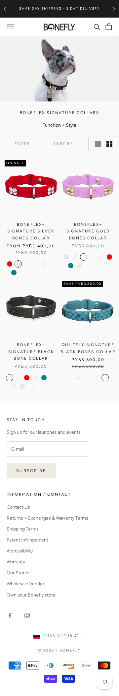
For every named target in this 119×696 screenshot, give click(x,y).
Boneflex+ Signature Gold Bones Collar (88, 231)
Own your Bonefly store (31, 595)
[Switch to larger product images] (98, 144)
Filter (22, 144)
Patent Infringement (27, 540)
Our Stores (18, 573)
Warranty (16, 562)
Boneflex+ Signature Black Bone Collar (31, 352)
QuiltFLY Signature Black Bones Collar (88, 348)
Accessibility (20, 551)
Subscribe (31, 470)
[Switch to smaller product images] (109, 144)
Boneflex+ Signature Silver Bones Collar (31, 231)
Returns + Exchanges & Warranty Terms (47, 518)
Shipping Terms (23, 529)
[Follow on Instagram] (27, 615)
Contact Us (18, 507)
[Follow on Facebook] (10, 615)
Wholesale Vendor (25, 584)
